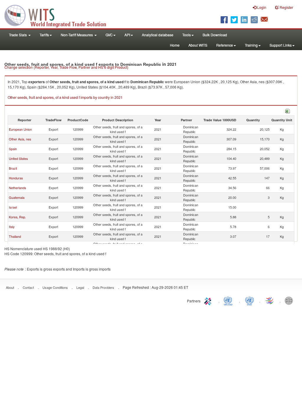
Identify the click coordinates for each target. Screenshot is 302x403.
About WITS (197, 44)
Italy (12, 226)
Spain (13, 148)
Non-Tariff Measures (77, 34)
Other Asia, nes (20, 139)
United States (18, 158)
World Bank (290, 300)
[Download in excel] (287, 110)
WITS (59, 15)
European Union (20, 129)
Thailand (15, 236)
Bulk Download (215, 34)
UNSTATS (249, 300)
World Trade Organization (270, 300)
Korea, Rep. (17, 216)
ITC (209, 300)
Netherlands (17, 187)
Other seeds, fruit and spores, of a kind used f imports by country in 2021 (65, 97)
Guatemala (16, 197)
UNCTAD (229, 300)
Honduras (16, 178)
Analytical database (157, 34)
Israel (13, 207)
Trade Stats (18, 34)
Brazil (13, 168)
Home (175, 44)
